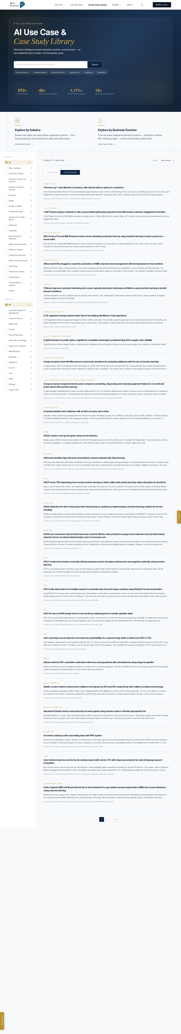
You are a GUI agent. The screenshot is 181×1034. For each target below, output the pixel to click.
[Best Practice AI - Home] (18, 4)
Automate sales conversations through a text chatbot (72, 223)
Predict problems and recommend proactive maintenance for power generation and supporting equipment (88, 398)
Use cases (52, 172)
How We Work (76, 4)
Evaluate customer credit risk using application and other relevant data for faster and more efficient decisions (89, 469)
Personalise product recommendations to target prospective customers (78, 199)
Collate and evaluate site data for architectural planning (72, 493)
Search (95, 64)
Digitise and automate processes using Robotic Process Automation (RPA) (79, 624)
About (129, 4)
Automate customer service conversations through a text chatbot (76, 275)
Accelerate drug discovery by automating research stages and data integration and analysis (84, 802)
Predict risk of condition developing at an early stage (71, 422)
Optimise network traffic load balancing (67, 576)
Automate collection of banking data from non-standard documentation (77, 521)
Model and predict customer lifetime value (68, 548)
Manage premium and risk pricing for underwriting (71, 649)
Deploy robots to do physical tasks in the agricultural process (74, 722)
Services (59, 4)
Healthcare (88, 72)
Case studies (70, 172)
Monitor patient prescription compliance (67, 673)
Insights (115, 4)
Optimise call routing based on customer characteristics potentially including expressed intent (84, 774)
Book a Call (162, 5)
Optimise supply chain (62, 348)
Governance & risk (58, 72)
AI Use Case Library (97, 4)
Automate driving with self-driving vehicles (68, 698)
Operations (101, 72)
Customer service (22, 72)
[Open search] (142, 5)
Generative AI (75, 72)
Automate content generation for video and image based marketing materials (79, 250)
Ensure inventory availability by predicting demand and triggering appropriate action (81, 302)
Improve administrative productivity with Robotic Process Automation (77, 600)
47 (117, 819)
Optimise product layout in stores (65, 327)
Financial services (39, 72)
